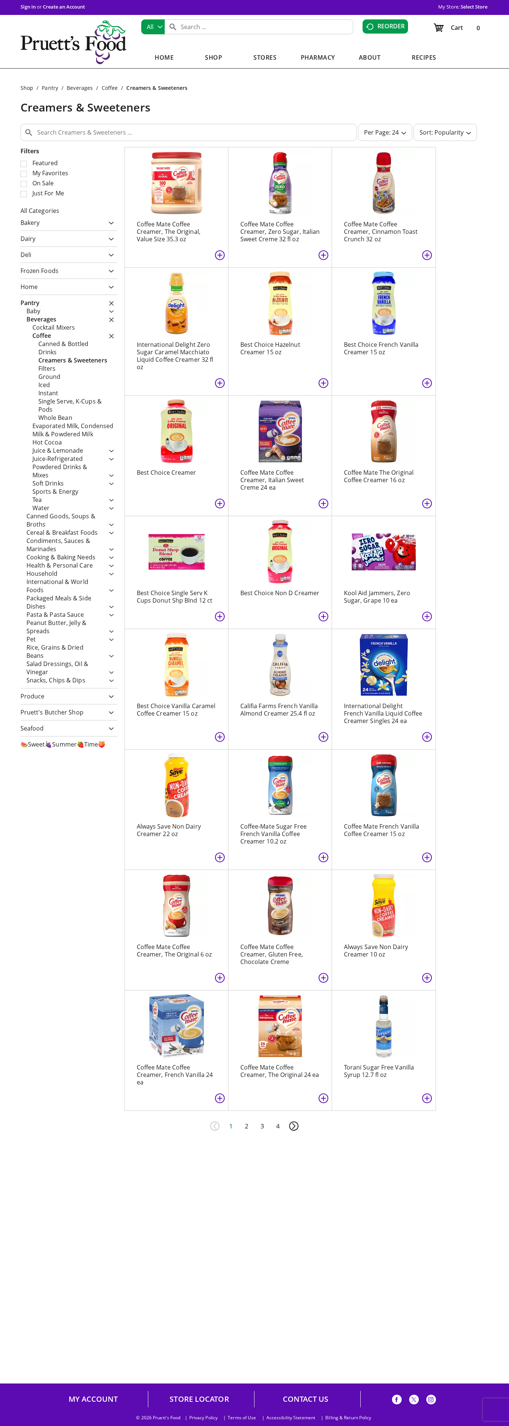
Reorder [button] (391, 26)
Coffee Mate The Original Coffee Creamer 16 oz (379, 476)
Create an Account (64, 6)
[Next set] (293, 1126)
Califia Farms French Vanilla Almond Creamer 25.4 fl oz (279, 709)
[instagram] (431, 1401)
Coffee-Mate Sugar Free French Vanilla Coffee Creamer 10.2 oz (273, 833)
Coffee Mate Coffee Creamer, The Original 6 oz (174, 950)
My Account (93, 1399)
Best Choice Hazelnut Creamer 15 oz (270, 348)
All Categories (39, 211)
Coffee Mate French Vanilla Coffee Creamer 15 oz (382, 830)
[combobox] (153, 26)
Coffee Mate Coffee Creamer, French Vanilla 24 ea (175, 1074)
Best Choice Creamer (166, 472)
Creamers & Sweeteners (156, 87)
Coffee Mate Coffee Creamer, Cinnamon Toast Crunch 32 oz (381, 231)
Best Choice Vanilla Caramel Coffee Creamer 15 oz (176, 709)
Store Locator (199, 1399)
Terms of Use (242, 1417)
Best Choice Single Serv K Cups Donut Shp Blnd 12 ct (175, 596)
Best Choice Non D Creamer (280, 593)
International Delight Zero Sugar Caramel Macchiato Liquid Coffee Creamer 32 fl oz (175, 355)
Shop (26, 87)
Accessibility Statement (290, 1417)
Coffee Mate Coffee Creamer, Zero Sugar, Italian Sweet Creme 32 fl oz (280, 231)
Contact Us (306, 1399)
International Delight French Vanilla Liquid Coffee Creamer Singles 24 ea (383, 713)
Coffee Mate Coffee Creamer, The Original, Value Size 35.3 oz (168, 231)
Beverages (80, 87)
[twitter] (414, 1401)
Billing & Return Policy (348, 1417)
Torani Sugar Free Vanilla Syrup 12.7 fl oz (379, 1071)
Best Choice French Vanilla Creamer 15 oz (381, 348)
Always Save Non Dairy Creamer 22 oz (169, 830)
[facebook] (397, 1401)
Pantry (50, 87)
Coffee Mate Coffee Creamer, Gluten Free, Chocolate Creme (271, 954)
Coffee (110, 87)
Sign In (28, 6)
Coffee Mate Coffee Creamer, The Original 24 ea (279, 1071)
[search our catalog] (173, 26)
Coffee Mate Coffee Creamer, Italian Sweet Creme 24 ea (272, 479)
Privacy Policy (203, 1417)
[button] (109, 223)
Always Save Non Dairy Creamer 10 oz (376, 950)
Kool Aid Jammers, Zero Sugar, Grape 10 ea (377, 596)
